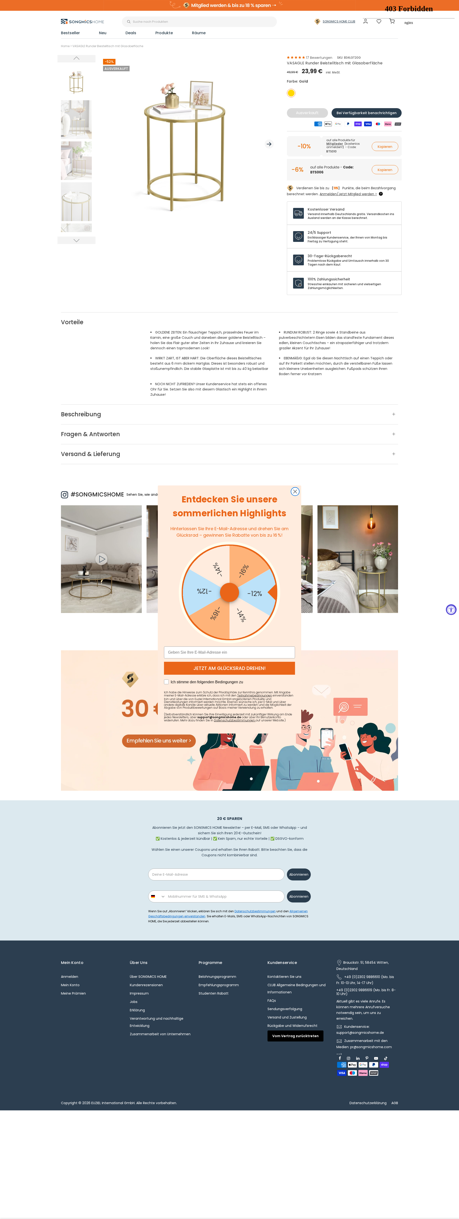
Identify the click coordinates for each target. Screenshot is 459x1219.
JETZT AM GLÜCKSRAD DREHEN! (229, 668)
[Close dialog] (295, 491)
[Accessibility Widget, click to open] (451, 609)
